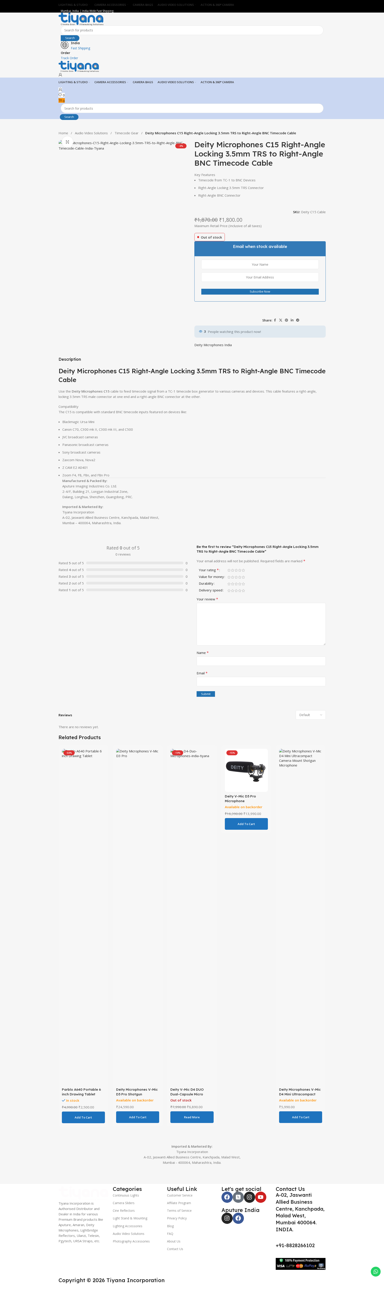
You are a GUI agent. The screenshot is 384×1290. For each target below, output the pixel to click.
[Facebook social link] (275, 320)
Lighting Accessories (93, 1217)
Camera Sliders (89, 1194)
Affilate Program (169, 1194)
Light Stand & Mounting (95, 1209)
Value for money (211, 568)
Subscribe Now (260, 291)
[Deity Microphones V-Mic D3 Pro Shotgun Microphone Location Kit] (137, 908)
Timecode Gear (127, 133)
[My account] (60, 75)
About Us (163, 1232)
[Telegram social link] (298, 320)
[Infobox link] (192, 56)
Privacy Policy (166, 1209)
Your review (207, 590)
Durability (206, 575)
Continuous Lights (91, 1186)
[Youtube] (274, 1188)
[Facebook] (240, 1188)
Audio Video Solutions (92, 133)
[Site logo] (81, 18)
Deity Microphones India (213, 345)
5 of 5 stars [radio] (243, 561)
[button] (83, 1108)
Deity (8, 371)
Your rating (209, 561)
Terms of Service (169, 1202)
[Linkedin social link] (292, 320)
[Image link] (37, 1187)
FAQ (160, 1225)
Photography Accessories (96, 1232)
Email (202, 664)
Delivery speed (210, 582)
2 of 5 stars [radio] (232, 561)
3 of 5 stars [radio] (236, 561)
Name (203, 643)
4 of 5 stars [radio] (240, 561)
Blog (160, 1217)
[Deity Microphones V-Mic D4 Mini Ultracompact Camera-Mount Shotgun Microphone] (300, 908)
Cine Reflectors (89, 1202)
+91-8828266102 (332, 1223)
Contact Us (165, 1240)
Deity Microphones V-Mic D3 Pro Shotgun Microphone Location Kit (137, 1085)
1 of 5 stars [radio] (229, 561)
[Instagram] (263, 1188)
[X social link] (281, 320)
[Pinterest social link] (286, 320)
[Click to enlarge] (67, 142)
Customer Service (169, 1186)
